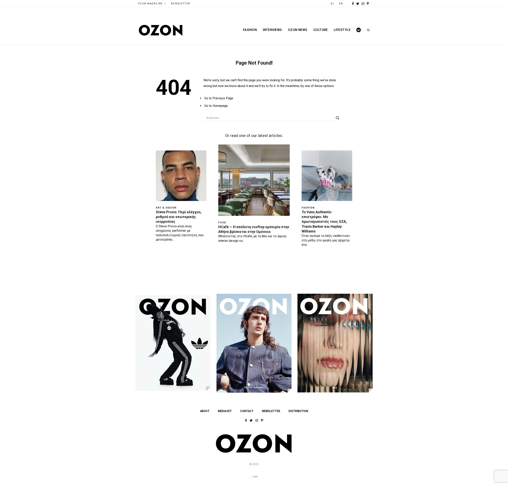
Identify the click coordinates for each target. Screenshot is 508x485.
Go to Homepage (216, 106)
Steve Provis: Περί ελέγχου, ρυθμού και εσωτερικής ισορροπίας (179, 217)
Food (222, 222)
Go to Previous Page (218, 98)
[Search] (367, 30)
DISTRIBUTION (298, 411)
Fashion (250, 30)
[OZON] (254, 452)
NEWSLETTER (180, 3)
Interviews (272, 30)
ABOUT (205, 411)
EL (332, 3)
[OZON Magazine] (161, 30)
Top (255, 476)
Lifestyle (342, 30)
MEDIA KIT (225, 411)
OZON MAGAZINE (150, 3)
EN (341, 3)
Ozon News (297, 30)
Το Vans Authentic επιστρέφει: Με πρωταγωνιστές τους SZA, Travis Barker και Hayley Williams (324, 221)
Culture (320, 30)
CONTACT (247, 411)
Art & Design (166, 207)
